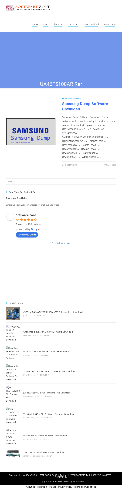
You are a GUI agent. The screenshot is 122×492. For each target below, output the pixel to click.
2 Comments (41, 316)
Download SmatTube (16, 198)
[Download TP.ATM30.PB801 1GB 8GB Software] (13, 353)
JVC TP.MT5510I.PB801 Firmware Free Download (47, 392)
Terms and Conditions (85, 486)
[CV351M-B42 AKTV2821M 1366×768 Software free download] (13, 313)
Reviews (63, 475)
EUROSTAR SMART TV (101, 475)
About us (30, 486)
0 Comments (46, 335)
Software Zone (26, 215)
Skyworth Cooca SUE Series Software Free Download (49, 371)
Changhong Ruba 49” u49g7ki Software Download (48, 331)
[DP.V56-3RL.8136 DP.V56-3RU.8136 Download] (13, 437)
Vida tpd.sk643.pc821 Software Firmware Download (49, 414)
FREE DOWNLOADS (71, 98)
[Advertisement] (61, 57)
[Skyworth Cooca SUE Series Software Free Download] (13, 372)
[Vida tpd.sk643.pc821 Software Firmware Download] (13, 415)
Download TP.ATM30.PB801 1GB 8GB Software (46, 351)
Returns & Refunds (46, 486)
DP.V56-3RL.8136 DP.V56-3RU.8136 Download (45, 435)
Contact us (13, 475)
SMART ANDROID (29, 475)
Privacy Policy (65, 486)
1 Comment (45, 439)
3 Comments (71, 165)
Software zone (60, 481)
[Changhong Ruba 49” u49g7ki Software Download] (13, 333)
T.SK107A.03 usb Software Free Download (44, 452)
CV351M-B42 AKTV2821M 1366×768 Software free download (53, 312)
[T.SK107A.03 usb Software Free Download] (13, 454)
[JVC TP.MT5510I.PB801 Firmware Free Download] (13, 394)
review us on (25, 234)
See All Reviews (61, 243)
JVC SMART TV (61, 477)
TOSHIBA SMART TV (79, 475)
